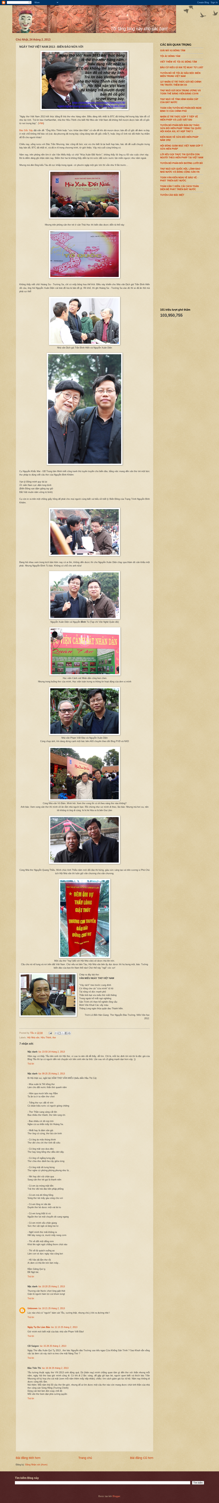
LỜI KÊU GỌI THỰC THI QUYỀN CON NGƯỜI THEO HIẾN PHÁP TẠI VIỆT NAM (181, 156)
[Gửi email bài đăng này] (56, 1033)
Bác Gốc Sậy (26, 130)
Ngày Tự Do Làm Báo (39, 1327)
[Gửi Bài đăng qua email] (50, 1033)
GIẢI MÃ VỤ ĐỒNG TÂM (172, 50)
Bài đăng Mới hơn (28, 1458)
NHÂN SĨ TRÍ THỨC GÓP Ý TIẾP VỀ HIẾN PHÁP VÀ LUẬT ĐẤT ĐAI (179, 118)
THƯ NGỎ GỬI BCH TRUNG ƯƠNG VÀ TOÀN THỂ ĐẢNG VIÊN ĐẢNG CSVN (180, 92)
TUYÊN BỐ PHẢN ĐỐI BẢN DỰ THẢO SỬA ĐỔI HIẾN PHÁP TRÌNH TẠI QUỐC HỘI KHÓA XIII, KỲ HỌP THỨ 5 (180, 128)
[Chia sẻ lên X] (63, 1033)
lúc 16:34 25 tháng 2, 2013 (55, 1368)
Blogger (116, 1496)
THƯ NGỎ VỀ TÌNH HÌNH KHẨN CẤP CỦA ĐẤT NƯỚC (179, 100)
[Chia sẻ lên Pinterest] (69, 1033)
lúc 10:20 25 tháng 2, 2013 (51, 1286)
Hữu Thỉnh (46, 1037)
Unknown (32, 1308)
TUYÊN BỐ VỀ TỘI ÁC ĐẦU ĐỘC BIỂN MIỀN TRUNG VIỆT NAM (180, 74)
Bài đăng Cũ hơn (141, 1458)
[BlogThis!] (59, 1033)
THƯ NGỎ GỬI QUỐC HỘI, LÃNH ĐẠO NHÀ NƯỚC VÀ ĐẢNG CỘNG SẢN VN (180, 170)
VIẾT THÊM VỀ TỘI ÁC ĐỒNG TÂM (178, 62)
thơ (54, 1037)
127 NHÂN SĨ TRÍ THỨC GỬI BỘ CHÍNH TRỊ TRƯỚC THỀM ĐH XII (180, 83)
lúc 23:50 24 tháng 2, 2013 (51, 1051)
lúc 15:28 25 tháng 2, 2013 (53, 1346)
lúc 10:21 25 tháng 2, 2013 (51, 1308)
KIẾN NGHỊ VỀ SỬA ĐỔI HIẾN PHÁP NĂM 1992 (179, 138)
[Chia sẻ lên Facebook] (66, 1033)
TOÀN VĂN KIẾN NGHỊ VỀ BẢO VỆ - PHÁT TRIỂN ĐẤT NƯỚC (179, 179)
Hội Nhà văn (33, 1037)
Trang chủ (85, 1458)
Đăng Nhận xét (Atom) (36, 1464)
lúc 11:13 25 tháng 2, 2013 (64, 1327)
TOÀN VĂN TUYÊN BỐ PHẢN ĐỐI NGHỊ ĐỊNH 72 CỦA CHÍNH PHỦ (180, 109)
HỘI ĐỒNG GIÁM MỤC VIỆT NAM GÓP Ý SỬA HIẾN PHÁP (181, 147)
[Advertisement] (185, 251)
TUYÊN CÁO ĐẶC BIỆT (172, 195)
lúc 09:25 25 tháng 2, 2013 (51, 1073)
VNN (41, 123)
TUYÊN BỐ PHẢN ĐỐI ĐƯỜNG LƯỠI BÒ (181, 163)
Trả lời (31, 1063)
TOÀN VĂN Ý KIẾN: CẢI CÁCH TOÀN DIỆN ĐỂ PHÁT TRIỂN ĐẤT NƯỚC (179, 187)
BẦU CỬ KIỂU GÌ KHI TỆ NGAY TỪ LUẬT (181, 67)
